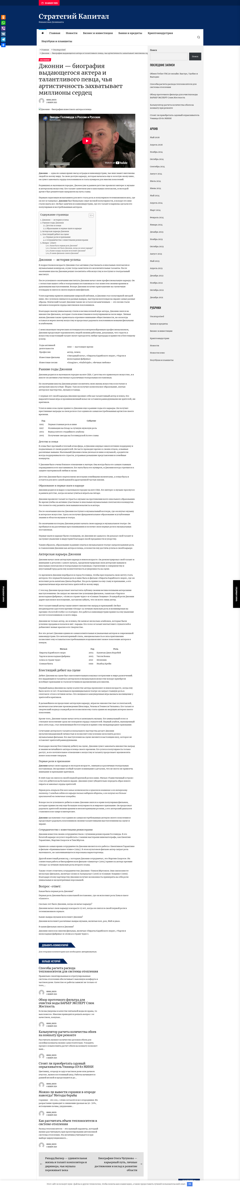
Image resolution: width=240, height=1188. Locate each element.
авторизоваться (89, 952)
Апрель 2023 (156, 268)
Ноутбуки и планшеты (57, 41)
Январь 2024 (156, 224)
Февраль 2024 (157, 217)
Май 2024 (155, 195)
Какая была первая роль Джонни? (64, 246)
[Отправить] (3, 45)
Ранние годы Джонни (53, 223)
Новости (72, 33)
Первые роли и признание (58, 237)
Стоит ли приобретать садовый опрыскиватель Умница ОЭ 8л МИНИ (66, 1065)
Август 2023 (156, 254)
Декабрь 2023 (156, 232)
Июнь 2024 (155, 188)
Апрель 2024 (156, 203)
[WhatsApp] (3, 23)
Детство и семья (53, 226)
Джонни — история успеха (55, 220)
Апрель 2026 (156, 145)
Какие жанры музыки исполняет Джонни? (68, 251)
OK (189, 1184)
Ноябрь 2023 (156, 239)
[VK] (3, 34)
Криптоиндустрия (160, 33)
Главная (54, 33)
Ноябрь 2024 (156, 152)
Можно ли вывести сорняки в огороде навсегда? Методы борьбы (67, 1093)
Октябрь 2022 (157, 290)
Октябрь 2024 (157, 159)
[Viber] (3, 28)
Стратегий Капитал (74, 16)
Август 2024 (156, 174)
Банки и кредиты (130, 33)
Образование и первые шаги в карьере (64, 228)
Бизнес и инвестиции (98, 33)
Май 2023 (154, 261)
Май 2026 (155, 137)
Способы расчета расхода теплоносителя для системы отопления (68, 969)
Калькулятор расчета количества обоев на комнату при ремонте (67, 1033)
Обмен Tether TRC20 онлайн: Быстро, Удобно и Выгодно (174, 75)
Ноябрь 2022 (156, 283)
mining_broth (51, 100)
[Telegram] (3, 39)
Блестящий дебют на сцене (55, 234)
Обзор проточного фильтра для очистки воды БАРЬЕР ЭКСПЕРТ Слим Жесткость (66, 1003)
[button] (90, 215)
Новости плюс (157, 353)
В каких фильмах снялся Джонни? (64, 253)
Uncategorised (157, 316)
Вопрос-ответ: (49, 243)
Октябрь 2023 (157, 246)
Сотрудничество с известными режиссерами (67, 240)
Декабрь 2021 (156, 297)
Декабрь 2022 (156, 275)
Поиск (153, 50)
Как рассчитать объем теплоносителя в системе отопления (68, 1122)
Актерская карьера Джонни (55, 231)
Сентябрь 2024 (157, 166)
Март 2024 (155, 210)
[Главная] (43, 33)
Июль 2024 (155, 181)
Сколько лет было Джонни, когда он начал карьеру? (71, 248)
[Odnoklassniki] (3, 17)
